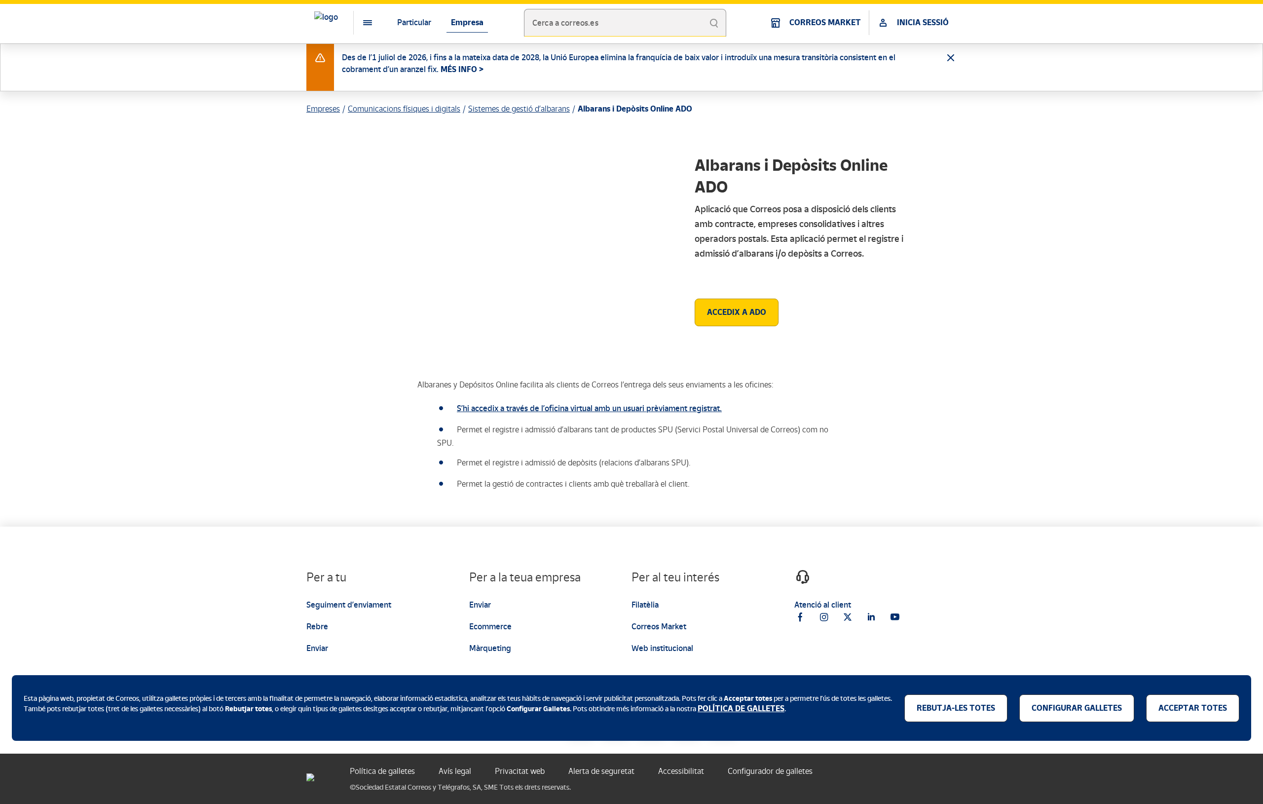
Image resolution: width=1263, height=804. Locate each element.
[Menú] (359, 22)
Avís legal (455, 771)
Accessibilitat (681, 771)
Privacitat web (520, 771)
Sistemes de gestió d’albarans (519, 109)
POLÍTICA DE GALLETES (741, 708)
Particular (414, 22)
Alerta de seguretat (601, 771)
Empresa (467, 22)
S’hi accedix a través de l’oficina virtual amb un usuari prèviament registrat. (589, 408)
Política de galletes (382, 771)
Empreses (323, 109)
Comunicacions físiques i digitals (404, 109)
